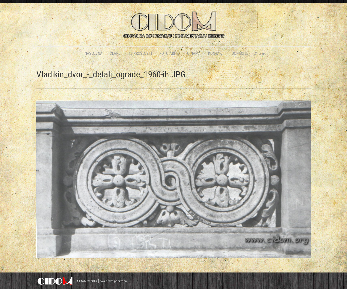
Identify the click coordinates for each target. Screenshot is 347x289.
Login (262, 54)
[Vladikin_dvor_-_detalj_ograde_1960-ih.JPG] (173, 179)
